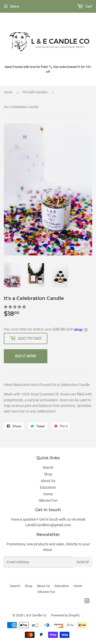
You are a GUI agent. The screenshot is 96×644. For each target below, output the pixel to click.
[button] (15, 307)
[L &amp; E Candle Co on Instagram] (87, 602)
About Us (48, 481)
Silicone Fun (48, 500)
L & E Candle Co (35, 615)
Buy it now (25, 356)
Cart (88, 6)
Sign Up (83, 562)
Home (8, 92)
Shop (48, 474)
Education (48, 487)
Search (48, 467)
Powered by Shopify (65, 615)
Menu (14, 6)
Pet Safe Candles (35, 92)
